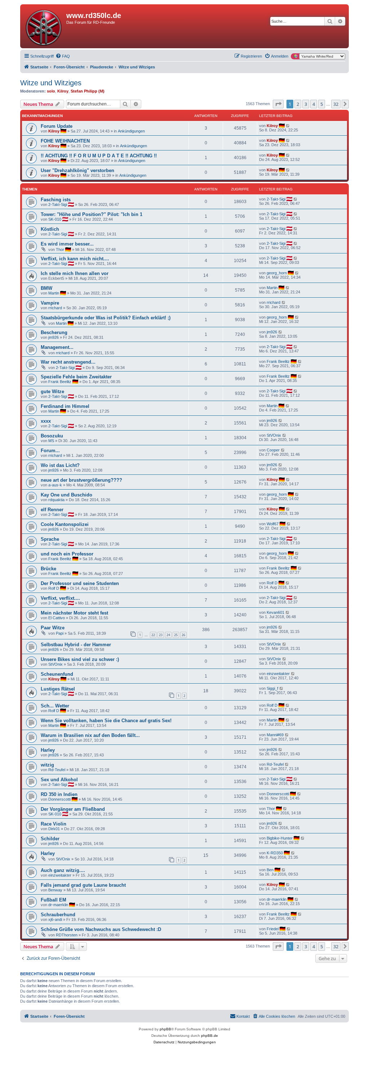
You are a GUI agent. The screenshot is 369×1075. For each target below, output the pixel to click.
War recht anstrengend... (68, 362)
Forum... (50, 450)
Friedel (273, 929)
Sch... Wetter (55, 706)
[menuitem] (62, 56)
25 (176, 635)
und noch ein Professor (67, 554)
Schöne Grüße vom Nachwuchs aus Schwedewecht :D (101, 929)
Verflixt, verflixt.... (60, 598)
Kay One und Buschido (66, 495)
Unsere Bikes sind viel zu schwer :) (80, 659)
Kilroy (62, 91)
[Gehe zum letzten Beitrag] (288, 125)
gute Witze (52, 391)
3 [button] (305, 104)
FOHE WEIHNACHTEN (65, 141)
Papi (59, 633)
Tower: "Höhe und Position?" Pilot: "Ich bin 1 (91, 214)
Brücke (48, 568)
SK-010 (54, 219)
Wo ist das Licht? (60, 465)
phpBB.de (209, 1036)
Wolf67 (273, 524)
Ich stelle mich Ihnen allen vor (74, 273)
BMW (46, 288)
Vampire (50, 303)
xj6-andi (55, 919)
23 (161, 635)
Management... (57, 347)
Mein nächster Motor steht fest (74, 613)
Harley (48, 750)
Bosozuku (52, 435)
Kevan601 (275, 612)
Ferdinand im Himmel (65, 406)
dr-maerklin (58, 905)
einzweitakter (278, 673)
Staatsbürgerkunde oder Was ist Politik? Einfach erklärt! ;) (105, 317)
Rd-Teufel (56, 770)
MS (51, 440)
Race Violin (53, 824)
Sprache (50, 539)
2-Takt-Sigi (57, 204)
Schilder (50, 838)
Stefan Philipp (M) (88, 91)
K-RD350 (275, 853)
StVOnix (274, 435)
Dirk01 (54, 829)
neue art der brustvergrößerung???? (81, 480)
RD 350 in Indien (59, 794)
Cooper (273, 450)
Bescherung (54, 332)
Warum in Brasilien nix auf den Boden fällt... (90, 735)
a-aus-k (55, 485)
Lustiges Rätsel (58, 689)
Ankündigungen (131, 131)
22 (153, 635)
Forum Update (56, 126)
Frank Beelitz (278, 361)
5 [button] (321, 104)
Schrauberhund (58, 914)
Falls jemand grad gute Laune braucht (83, 885)
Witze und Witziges (50, 83)
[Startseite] (44, 26)
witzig (47, 765)
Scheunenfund (57, 674)
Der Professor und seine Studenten (80, 583)
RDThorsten (66, 935)
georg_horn (277, 273)
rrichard (55, 308)
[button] (278, 104)
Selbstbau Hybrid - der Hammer (76, 644)
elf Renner (52, 509)
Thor (60, 249)
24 (168, 635)
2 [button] (298, 104)
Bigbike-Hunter (280, 838)
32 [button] (335, 104)
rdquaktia (56, 500)
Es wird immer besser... (67, 244)
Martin (53, 293)
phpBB (165, 1029)
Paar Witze (53, 627)
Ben (270, 870)
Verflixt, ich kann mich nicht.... (75, 258)
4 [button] (313, 104)
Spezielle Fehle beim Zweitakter (76, 376)
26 (183, 635)
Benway (55, 890)
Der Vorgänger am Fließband (73, 809)
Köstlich (50, 229)
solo (51, 91)
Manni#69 (275, 735)
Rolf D (53, 588)
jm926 (53, 337)
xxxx (46, 421)
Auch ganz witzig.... (63, 870)
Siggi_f (272, 688)
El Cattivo (56, 618)
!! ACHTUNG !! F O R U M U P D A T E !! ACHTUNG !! (99, 155)
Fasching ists (56, 199)
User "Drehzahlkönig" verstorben (77, 170)
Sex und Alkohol (59, 779)
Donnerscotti (59, 799)
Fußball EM (53, 900)
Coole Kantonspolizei (65, 524)
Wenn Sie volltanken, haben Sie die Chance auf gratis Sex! (106, 720)
